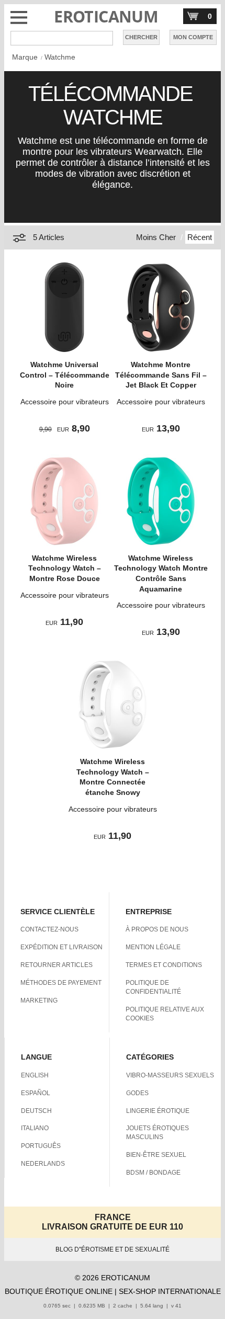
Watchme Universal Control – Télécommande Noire (64, 374)
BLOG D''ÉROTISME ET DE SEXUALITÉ (112, 1249)
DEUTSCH (36, 1111)
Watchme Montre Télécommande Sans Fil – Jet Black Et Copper (161, 374)
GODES (137, 1093)
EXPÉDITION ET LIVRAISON (61, 947)
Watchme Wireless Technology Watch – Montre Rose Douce (64, 568)
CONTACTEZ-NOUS (49, 929)
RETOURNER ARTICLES (56, 965)
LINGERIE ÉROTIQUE (157, 1111)
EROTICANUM (106, 16)
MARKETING (39, 1000)
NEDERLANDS (43, 1163)
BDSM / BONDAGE (153, 1172)
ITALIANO (35, 1128)
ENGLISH (35, 1075)
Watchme (59, 57)
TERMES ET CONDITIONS (164, 965)
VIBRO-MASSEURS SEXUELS (170, 1075)
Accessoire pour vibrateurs (64, 401)
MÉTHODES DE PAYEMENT (61, 982)
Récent (199, 237)
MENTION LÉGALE (153, 947)
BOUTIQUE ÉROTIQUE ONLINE (59, 1291)
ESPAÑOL (35, 1093)
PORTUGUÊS (41, 1146)
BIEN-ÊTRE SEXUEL (156, 1154)
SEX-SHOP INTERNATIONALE (170, 1291)
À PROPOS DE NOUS (157, 929)
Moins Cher (156, 237)
